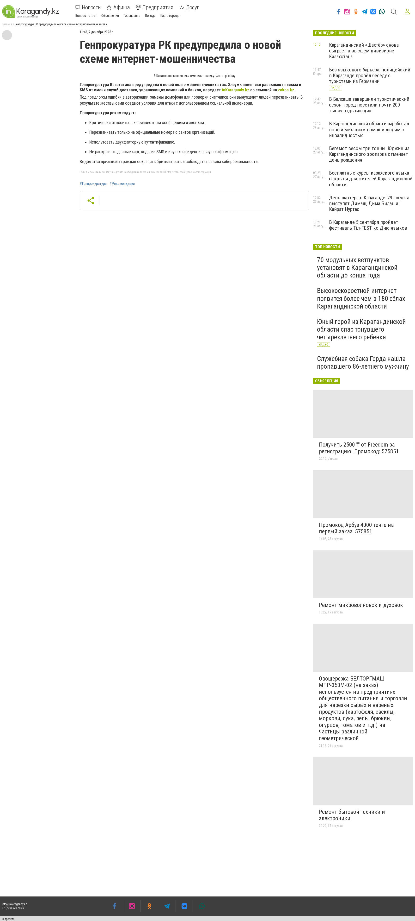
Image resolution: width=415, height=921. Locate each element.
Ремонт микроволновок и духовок (361, 605)
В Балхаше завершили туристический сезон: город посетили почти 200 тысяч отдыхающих (369, 105)
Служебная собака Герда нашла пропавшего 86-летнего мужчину (363, 362)
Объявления (110, 16)
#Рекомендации (122, 184)
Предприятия (157, 7)
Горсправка (132, 16)
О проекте (8, 919)
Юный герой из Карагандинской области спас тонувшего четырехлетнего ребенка (361, 329)
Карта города (169, 16)
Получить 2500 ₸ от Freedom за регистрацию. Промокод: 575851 (359, 448)
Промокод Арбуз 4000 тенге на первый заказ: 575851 (356, 528)
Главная (7, 24)
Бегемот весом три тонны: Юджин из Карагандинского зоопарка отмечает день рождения (369, 154)
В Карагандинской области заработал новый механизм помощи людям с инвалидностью (369, 129)
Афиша (121, 7)
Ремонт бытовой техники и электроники (352, 815)
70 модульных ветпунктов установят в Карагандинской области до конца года (357, 267)
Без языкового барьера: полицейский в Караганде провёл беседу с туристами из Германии (369, 75)
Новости (91, 7)
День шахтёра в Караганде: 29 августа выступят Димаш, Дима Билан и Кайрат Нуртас (369, 203)
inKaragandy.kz (235, 89)
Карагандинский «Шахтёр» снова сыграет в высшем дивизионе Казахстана (364, 50)
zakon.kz (286, 89)
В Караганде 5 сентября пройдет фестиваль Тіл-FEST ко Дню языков (368, 225)
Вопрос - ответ (86, 16)
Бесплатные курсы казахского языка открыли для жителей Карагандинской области (371, 178)
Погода (150, 16)
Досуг (192, 7)
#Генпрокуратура (93, 184)
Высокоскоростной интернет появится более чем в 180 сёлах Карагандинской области (361, 298)
